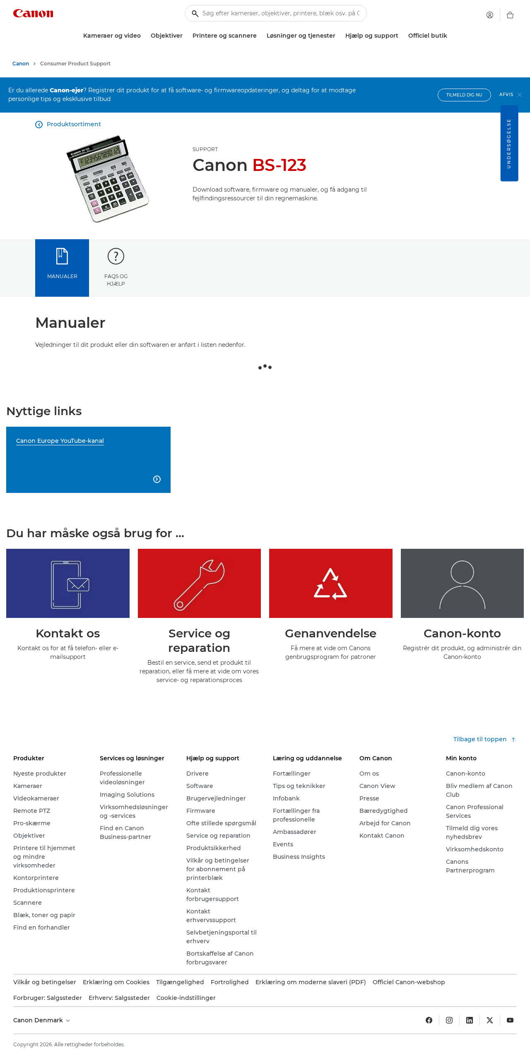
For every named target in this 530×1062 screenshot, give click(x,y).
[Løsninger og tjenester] (338, 35)
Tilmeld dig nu (464, 95)
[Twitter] (490, 1020)
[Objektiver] (186, 35)
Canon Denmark (39, 1020)
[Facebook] (429, 1020)
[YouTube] (510, 1020)
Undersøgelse (509, 143)
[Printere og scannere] (260, 35)
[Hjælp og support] (401, 35)
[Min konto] (489, 15)
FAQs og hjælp (116, 279)
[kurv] (510, 15)
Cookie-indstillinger (186, 998)
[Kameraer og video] (144, 35)
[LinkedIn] (469, 1020)
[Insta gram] (449, 1020)
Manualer (62, 276)
